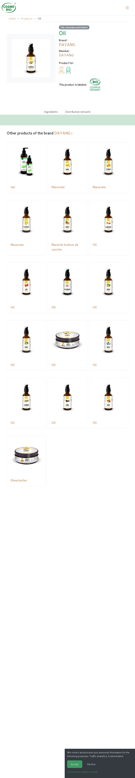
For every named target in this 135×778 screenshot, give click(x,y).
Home (12, 18)
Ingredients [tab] (51, 111)
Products (27, 18)
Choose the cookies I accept (82, 771)
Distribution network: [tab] (78, 111)
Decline (91, 764)
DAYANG (62, 132)
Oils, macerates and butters (74, 27)
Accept (75, 764)
